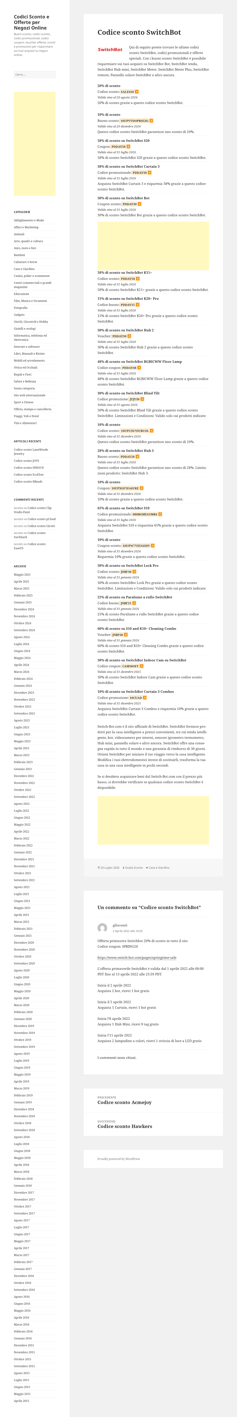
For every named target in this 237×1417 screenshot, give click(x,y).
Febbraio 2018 (23, 1179)
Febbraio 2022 (23, 845)
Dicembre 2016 (24, 1276)
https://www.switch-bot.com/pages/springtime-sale (137, 957)
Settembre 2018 (24, 1130)
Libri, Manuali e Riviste (29, 354)
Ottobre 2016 (22, 1283)
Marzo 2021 (21, 922)
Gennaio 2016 (23, 1338)
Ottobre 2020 (22, 956)
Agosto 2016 (22, 1297)
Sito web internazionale (29, 395)
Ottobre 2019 (22, 1040)
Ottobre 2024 (22, 623)
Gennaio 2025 (23, 602)
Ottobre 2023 (22, 706)
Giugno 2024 (22, 651)
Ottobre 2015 (22, 1359)
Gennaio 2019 (23, 1102)
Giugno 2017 (22, 1234)
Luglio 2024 (21, 644)
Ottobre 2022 (22, 790)
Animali (19, 234)
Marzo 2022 (21, 838)
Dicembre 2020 (24, 942)
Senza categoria (24, 388)
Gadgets (19, 315)
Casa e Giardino (24, 269)
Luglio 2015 (21, 1380)
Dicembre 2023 (24, 693)
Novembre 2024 (24, 616)
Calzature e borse (25, 262)
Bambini (19, 255)
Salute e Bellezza (25, 381)
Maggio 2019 (22, 1074)
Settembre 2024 (24, 630)
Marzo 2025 (21, 588)
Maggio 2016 (22, 1310)
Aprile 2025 (21, 581)
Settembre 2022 (24, 797)
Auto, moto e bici (25, 248)
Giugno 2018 (22, 1151)
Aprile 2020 (21, 998)
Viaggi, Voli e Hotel (26, 416)
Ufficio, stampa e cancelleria (32, 409)
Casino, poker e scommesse (32, 276)
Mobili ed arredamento (29, 360)
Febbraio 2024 (23, 679)
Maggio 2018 (22, 1158)
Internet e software (27, 347)
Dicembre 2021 (24, 859)
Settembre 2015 (24, 1366)
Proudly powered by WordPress (119, 1159)
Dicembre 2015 (24, 1345)
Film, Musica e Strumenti (30, 301)
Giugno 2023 (22, 734)
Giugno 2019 (22, 1067)
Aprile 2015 (21, 1401)
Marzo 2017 (21, 1255)
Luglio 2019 (21, 1061)
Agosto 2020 (22, 970)
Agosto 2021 (22, 887)
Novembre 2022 (24, 783)
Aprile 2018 (21, 1165)
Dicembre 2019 (24, 1026)
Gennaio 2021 (23, 936)
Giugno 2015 (22, 1387)
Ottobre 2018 (22, 1123)
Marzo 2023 (21, 755)
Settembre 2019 (24, 1047)
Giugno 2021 (22, 901)
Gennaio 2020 (23, 1019)
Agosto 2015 (22, 1373)
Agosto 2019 (22, 1054)
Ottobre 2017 (22, 1206)
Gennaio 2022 (23, 852)
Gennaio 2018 (23, 1186)
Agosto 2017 (22, 1220)
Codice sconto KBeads (28, 481)
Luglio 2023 (21, 727)
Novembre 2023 (24, 699)
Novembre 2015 (24, 1352)
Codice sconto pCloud (42, 519)
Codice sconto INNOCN (29, 468)
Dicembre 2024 (24, 609)
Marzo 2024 (21, 672)
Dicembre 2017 (24, 1192)
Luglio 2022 (21, 811)
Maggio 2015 (22, 1394)
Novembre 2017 (24, 1199)
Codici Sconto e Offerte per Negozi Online (31, 22)
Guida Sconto (134, 868)
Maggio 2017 (22, 1241)
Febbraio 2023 (23, 762)
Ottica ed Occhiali (25, 367)
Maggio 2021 (22, 908)
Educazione (21, 294)
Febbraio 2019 (23, 1095)
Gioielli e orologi (25, 329)
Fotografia (20, 308)
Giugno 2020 (22, 984)
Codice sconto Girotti (41, 526)
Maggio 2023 (22, 741)
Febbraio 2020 (23, 1012)
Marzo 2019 (21, 1088)
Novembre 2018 (24, 1116)
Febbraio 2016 (23, 1331)
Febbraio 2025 (23, 595)
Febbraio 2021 (23, 929)
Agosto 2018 (22, 1137)
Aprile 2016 (21, 1317)
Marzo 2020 (21, 1005)
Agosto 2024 (22, 637)
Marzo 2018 (21, 1172)
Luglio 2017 (21, 1227)
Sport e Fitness (23, 402)
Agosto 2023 (22, 720)
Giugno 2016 (22, 1304)
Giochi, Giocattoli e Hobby (31, 322)
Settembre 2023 (24, 713)
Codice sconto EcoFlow (29, 474)
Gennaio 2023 (23, 769)
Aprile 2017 (21, 1248)
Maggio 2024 (22, 658)
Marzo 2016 (21, 1324)
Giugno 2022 (22, 818)
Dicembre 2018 (24, 1109)
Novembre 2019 (24, 1033)
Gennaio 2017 (23, 1269)
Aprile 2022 (21, 831)
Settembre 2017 (24, 1213)
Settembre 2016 (24, 1290)
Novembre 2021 (24, 866)
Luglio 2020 (21, 977)
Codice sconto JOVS (26, 461)
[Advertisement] (35, 144)
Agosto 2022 (22, 804)
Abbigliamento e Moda (29, 220)
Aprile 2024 (21, 665)
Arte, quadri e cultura (28, 241)
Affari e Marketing (26, 227)
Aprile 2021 (21, 915)
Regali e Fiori (22, 374)
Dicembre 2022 (24, 776)
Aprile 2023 (21, 748)
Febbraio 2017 (23, 1262)
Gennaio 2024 (23, 686)
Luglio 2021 (21, 894)
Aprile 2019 (21, 1081)
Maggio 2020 (22, 991)
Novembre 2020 (24, 949)
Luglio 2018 (21, 1144)
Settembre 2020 (24, 963)
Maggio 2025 (22, 574)
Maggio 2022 (22, 824)
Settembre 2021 (24, 880)
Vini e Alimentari (25, 423)
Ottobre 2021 (22, 873)
